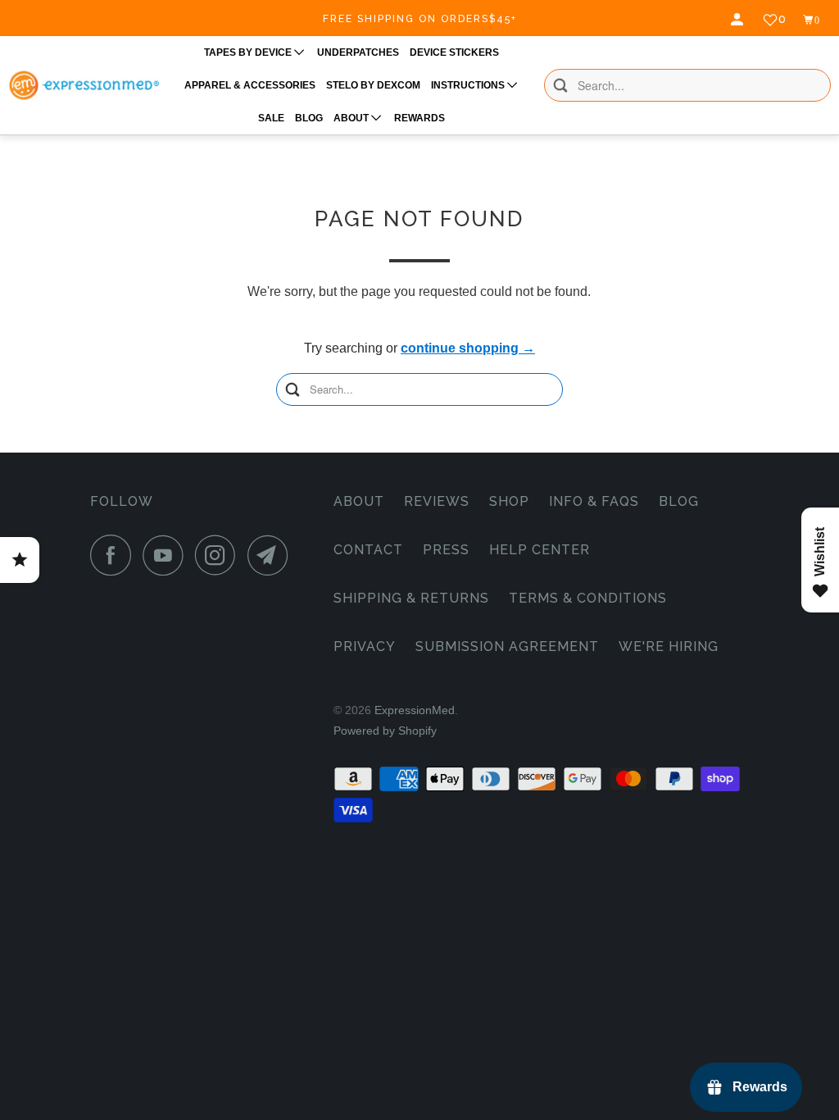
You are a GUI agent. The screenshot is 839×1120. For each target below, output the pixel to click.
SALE (271, 118)
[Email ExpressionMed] (272, 555)
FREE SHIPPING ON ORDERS (420, 19)
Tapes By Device (249, 52)
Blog (679, 501)
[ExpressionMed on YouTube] (167, 555)
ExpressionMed (414, 710)
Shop (509, 501)
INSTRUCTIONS (469, 85)
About (358, 501)
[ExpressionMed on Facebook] (114, 555)
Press (446, 550)
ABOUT (352, 118)
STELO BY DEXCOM (373, 85)
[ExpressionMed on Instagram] (219, 555)
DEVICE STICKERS (454, 52)
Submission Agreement (507, 646)
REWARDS (419, 118)
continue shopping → (468, 348)
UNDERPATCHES (358, 52)
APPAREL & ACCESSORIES (249, 85)
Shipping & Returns (411, 598)
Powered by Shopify (385, 730)
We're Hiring (669, 646)
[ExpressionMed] (83, 85)
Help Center (539, 550)
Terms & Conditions (588, 598)
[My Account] (739, 19)
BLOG (309, 118)
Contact (368, 550)
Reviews (436, 501)
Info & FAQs (594, 501)
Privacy (364, 646)
